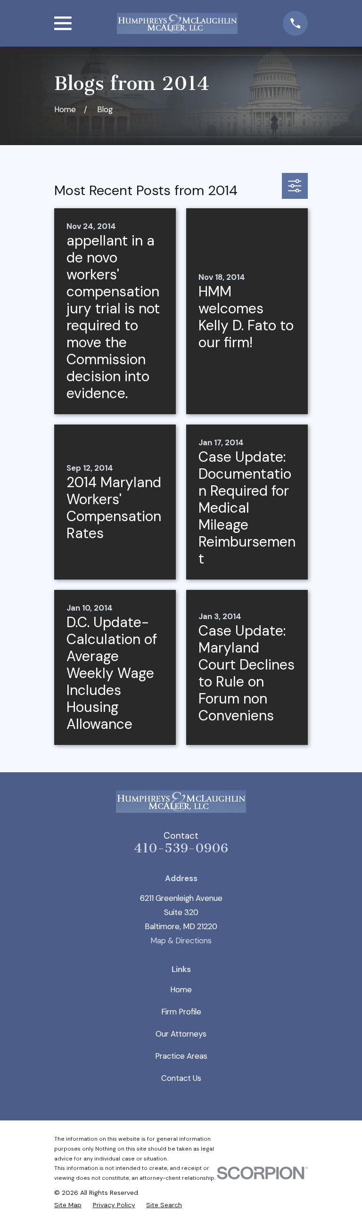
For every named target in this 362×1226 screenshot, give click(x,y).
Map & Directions (181, 940)
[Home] (177, 23)
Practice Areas (181, 1056)
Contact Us (181, 1078)
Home (181, 989)
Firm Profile (181, 1011)
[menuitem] (68, 1205)
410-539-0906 (181, 848)
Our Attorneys (181, 1034)
